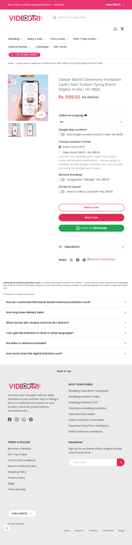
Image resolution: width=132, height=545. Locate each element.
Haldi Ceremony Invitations (86, 431)
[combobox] (86, 17)
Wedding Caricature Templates (88, 391)
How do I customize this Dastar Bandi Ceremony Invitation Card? (48, 302)
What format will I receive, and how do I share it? (37, 323)
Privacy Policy (16, 478)
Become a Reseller (19, 449)
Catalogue (42, 47)
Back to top (64, 371)
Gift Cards (60, 47)
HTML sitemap (17, 489)
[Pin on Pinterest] (84, 260)
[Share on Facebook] (78, 260)
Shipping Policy (17, 472)
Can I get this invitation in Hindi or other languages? (40, 333)
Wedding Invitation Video (84, 396)
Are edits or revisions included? (26, 343)
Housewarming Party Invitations (89, 426)
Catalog (93, 530)
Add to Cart (91, 207)
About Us (79, 530)
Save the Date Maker (82, 414)
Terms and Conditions (21, 460)
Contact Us (107, 530)
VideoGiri (19, 523)
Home (11, 63)
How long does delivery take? (25, 312)
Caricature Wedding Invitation (87, 408)
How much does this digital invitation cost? (34, 353)
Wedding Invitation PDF (83, 402)
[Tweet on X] (71, 260)
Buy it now (91, 217)
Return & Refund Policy (22, 466)
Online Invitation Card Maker (87, 420)
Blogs (11, 483)
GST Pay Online (17, 454)
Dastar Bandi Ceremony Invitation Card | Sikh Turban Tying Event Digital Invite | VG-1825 (60, 63)
